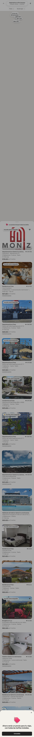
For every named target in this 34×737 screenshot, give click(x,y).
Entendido (17, 734)
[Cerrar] (31, 712)
